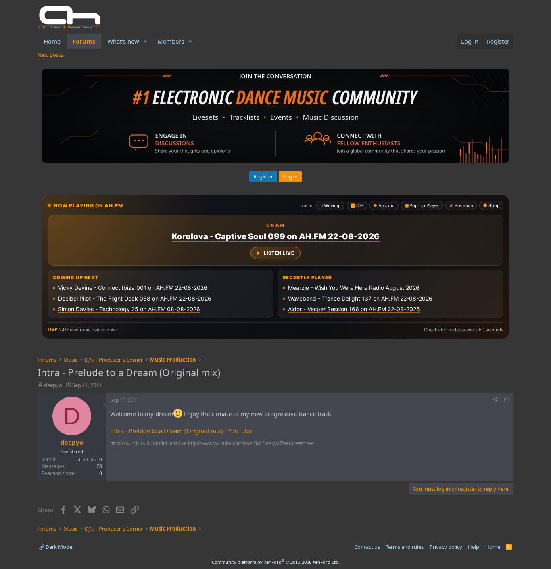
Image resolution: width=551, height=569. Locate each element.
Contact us (367, 546)
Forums (84, 41)
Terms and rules (405, 546)
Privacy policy (446, 546)
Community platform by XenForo (276, 562)
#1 (506, 399)
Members (170, 41)
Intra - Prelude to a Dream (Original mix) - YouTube (181, 431)
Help (473, 546)
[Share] (495, 400)
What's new (123, 41)
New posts (50, 55)
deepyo (53, 385)
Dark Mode (58, 546)
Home (52, 41)
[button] (145, 41)
